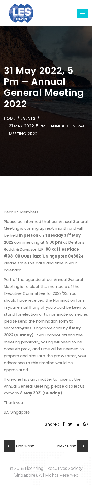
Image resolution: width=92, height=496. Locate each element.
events (28, 118)
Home (10, 118)
